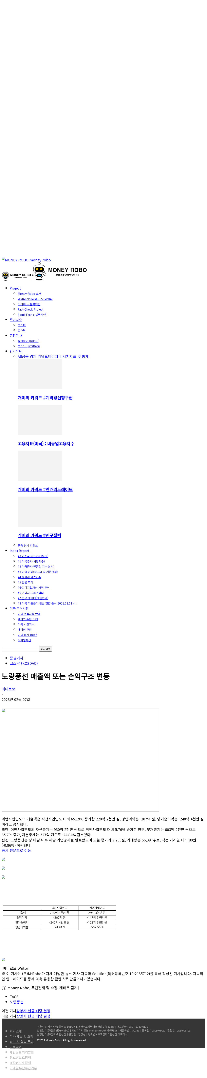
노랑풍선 (16, 1001)
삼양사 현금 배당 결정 (33, 1010)
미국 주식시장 (19, 608)
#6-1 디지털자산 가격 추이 (34, 588)
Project (15, 288)
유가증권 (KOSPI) (28, 341)
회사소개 (16, 1031)
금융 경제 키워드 (35, 356)
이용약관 (16, 1046)
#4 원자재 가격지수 (29, 577)
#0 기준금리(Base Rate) (33, 556)
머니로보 (8, 688)
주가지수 (16, 319)
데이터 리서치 (59, 356)
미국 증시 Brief (27, 635)
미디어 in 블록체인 (29, 304)
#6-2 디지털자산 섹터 (31, 593)
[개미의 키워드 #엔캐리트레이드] (40, 479)
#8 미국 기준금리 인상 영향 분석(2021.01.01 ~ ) (47, 603)
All (20, 356)
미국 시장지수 (26, 624)
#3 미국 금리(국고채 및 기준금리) (38, 572)
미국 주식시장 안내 (29, 614)
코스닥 (22, 330)
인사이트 (16, 351)
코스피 (22, 325)
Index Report (19, 550)
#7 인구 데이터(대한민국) (33, 598)
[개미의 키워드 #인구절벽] (40, 525)
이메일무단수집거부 (23, 1067)
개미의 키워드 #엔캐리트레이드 (45, 489)
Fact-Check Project (30, 309)
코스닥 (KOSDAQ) (29, 346)
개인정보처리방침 (22, 1052)
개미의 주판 (25, 630)
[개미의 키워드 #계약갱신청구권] (40, 387)
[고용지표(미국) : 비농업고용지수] (40, 433)
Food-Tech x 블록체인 (32, 315)
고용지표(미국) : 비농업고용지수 (46, 443)
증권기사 (16, 335)
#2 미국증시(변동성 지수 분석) (36, 566)
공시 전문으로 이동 (16, 850)
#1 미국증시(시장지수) (31, 561)
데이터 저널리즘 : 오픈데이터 (35, 299)
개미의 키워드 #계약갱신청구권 (45, 397)
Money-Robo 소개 (29, 294)
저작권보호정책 (20, 1062)
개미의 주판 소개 (28, 619)
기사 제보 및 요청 (21, 1036)
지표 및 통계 (79, 356)
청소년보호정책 (20, 1057)
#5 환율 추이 (25, 582)
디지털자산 (24, 640)
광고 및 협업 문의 (21, 1041)
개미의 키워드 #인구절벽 (39, 535)
